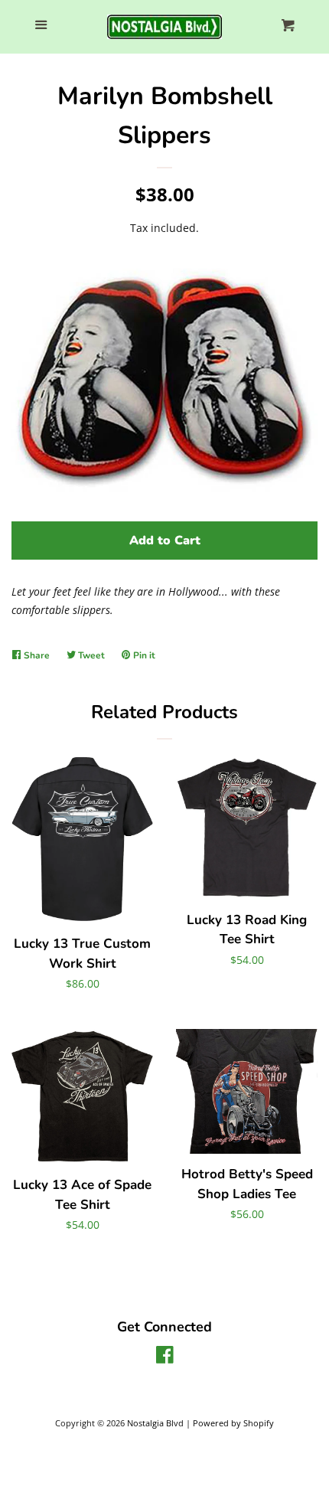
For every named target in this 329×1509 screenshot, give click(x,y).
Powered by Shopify (233, 1423)
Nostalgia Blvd (155, 1423)
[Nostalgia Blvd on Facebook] (164, 1358)
